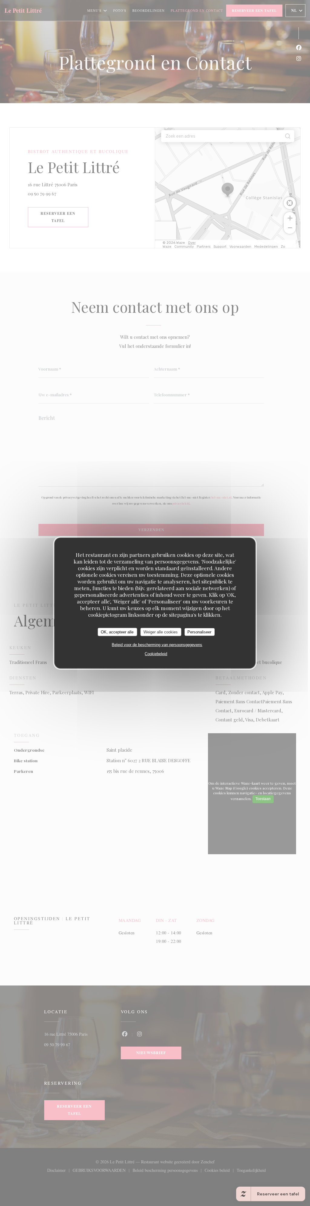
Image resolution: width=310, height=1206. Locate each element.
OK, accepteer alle (117, 631)
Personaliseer (199, 631)
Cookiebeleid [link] (156, 654)
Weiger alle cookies (160, 631)
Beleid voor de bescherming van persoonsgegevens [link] (157, 644)
